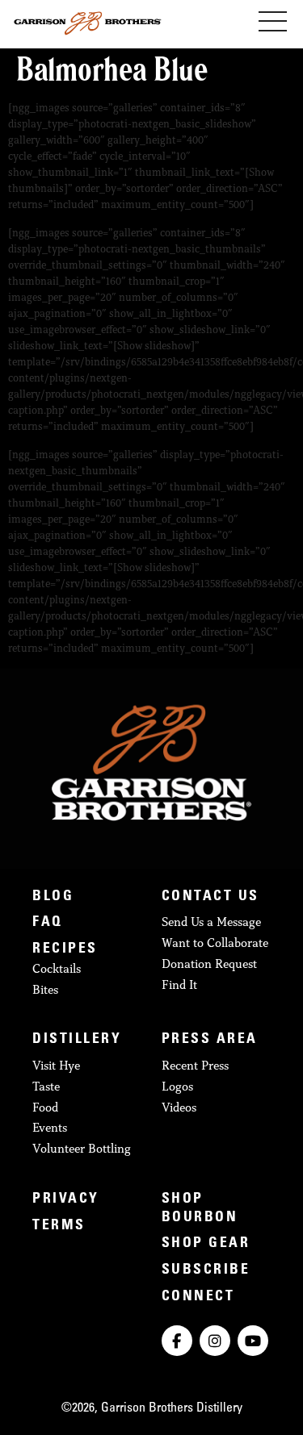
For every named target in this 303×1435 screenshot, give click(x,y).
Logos (177, 1086)
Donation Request (209, 963)
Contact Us (210, 897)
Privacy (65, 1199)
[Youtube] (253, 1340)
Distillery (76, 1039)
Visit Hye (56, 1065)
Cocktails (56, 968)
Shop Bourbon (200, 1208)
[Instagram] (215, 1340)
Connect (198, 1297)
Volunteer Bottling (81, 1148)
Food (45, 1107)
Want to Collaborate (215, 942)
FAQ (47, 923)
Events (49, 1127)
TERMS (59, 1226)
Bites (45, 989)
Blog (53, 897)
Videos (179, 1107)
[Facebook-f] (177, 1340)
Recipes (65, 949)
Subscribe (206, 1270)
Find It (179, 984)
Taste (46, 1086)
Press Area (210, 1039)
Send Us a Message (211, 921)
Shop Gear (206, 1244)
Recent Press (195, 1065)
